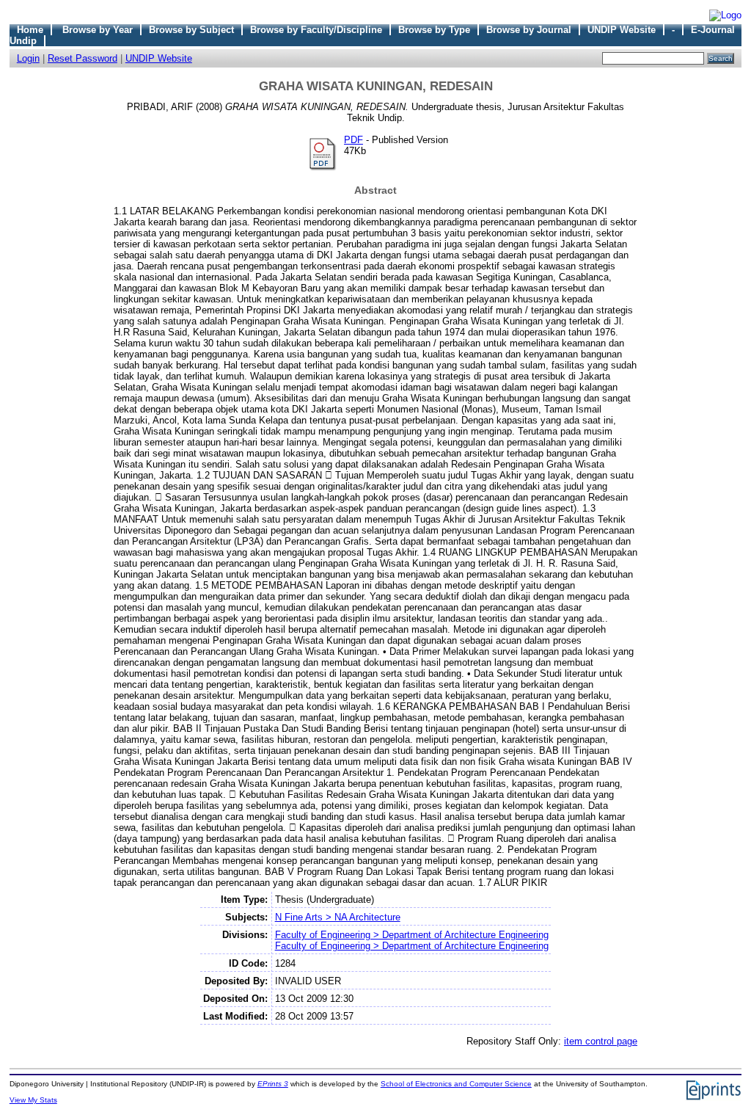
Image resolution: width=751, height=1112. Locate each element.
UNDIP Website (621, 29)
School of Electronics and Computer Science (456, 1084)
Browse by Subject (191, 29)
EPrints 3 (272, 1084)
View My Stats (33, 1100)
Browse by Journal (528, 29)
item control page (600, 1041)
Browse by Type (434, 29)
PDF (353, 139)
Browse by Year (97, 29)
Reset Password (82, 58)
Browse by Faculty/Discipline (316, 29)
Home (30, 29)
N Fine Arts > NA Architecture (337, 917)
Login (28, 58)
